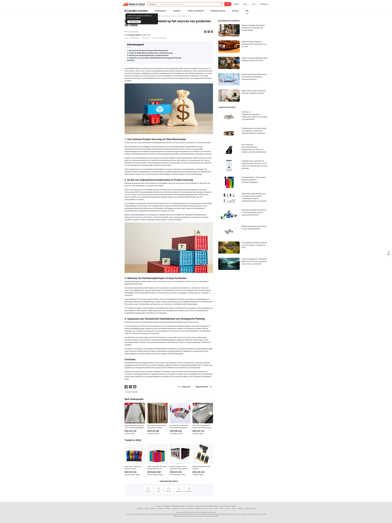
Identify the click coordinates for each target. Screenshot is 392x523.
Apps (253, 4)
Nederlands (198, 508)
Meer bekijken (134, 22)
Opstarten (176, 11)
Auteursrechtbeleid (132, 392)
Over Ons (158, 506)
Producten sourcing (218, 11)
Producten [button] (152, 4)
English (146, 508)
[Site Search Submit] (228, 4)
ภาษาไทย (227, 508)
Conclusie (130, 60)
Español (152, 508)
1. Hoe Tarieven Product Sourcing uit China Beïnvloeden (147, 50)
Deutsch (190, 508)
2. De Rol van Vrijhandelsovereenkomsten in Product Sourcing (150, 53)
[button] (222, 4)
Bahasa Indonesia (250, 508)
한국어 (210, 508)
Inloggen (236, 4)
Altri (247, 11)
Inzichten (233, 506)
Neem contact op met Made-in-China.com (207, 506)
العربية (204, 508)
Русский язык (175, 508)
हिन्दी (221, 508)
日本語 (216, 508)
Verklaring (166, 506)
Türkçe (234, 508)
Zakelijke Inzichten (137, 10)
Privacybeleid (190, 506)
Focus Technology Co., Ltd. (193, 512)
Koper (245, 4)
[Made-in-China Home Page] (133, 4)
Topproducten (225, 506)
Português (160, 508)
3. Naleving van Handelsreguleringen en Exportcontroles (147, 55)
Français (167, 508)
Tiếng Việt (240, 508)
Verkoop (235, 11)
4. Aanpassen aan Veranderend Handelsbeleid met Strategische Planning (154, 58)
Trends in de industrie (196, 11)
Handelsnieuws (160, 11)
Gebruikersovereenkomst (177, 506)
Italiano (184, 508)
